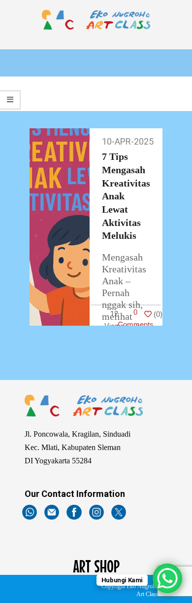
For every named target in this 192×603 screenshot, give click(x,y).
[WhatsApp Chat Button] (167, 578)
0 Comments (136, 318)
